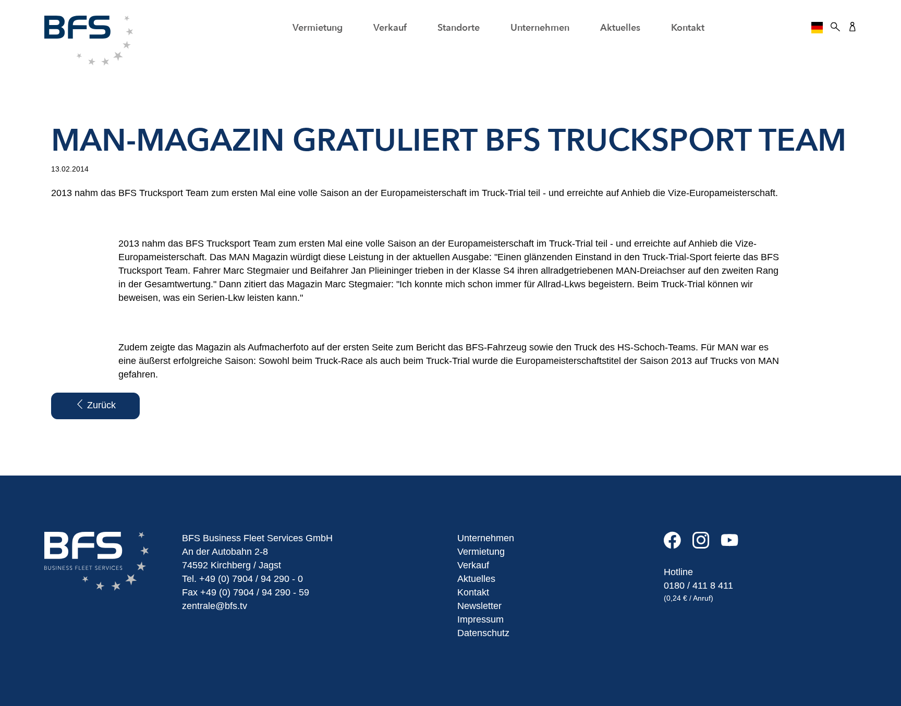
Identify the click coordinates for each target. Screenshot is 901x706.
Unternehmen (485, 538)
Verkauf (473, 565)
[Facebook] (678, 544)
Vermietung (481, 551)
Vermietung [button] (318, 27)
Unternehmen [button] (539, 27)
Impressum (480, 619)
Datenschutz (483, 633)
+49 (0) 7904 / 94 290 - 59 (254, 592)
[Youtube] (734, 544)
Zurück (100, 405)
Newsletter (479, 606)
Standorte (458, 27)
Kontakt (687, 27)
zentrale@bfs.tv (214, 606)
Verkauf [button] (390, 27)
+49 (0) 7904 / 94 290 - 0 (251, 579)
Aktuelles (620, 27)
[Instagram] (706, 544)
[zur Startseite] (88, 40)
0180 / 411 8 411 (698, 585)
